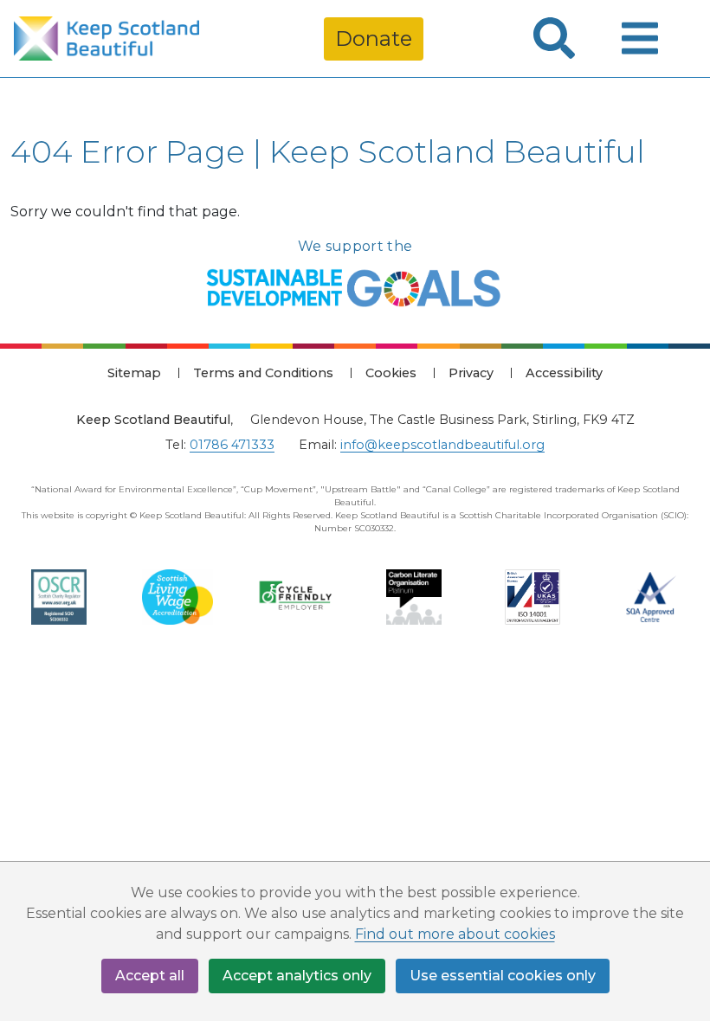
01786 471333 (232, 445)
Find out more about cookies (455, 934)
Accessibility (564, 373)
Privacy (471, 373)
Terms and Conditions (263, 373)
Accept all (149, 975)
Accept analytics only (297, 975)
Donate (373, 38)
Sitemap (134, 373)
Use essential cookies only (503, 975)
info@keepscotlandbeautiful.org (442, 445)
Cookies (390, 373)
